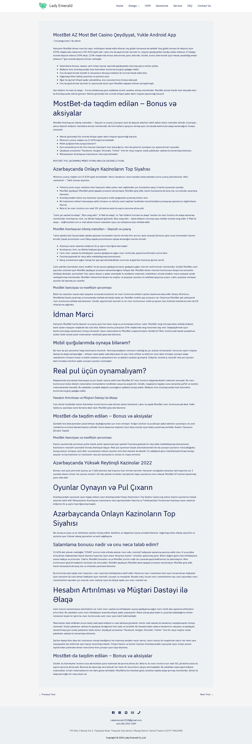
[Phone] (139, 712)
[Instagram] (119, 712)
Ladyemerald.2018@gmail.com (126, 720)
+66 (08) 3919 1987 (126, 724)
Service (177, 6)
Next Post (206, 694)
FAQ (189, 6)
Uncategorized (62, 41)
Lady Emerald (60, 6)
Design (132, 6)
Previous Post (47, 694)
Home (119, 6)
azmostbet (77, 274)
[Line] (126, 712)
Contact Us (204, 6)
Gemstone (162, 6)
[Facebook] (113, 712)
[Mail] (132, 712)
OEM (147, 6)
